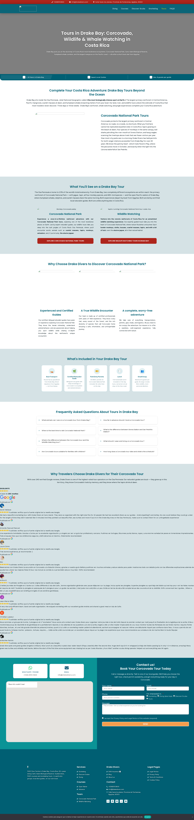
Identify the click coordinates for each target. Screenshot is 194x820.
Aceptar (147, 817)
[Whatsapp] (121, 801)
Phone (104, 694)
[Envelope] (125, 801)
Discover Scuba (138, 9)
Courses (124, 9)
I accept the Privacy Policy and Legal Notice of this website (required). (130, 718)
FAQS (172, 9)
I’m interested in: (154, 694)
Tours (163, 9)
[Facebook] (112, 801)
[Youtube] (116, 801)
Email (149, 686)
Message (106, 703)
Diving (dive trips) (165, 696)
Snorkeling (153, 9)
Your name (107, 686)
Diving (115, 9)
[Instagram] (108, 801)
